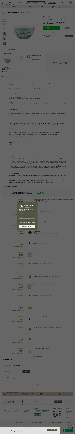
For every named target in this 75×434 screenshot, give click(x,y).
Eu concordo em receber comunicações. (27, 220)
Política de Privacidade (36, 432)
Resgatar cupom (27, 226)
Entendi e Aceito (52, 429)
